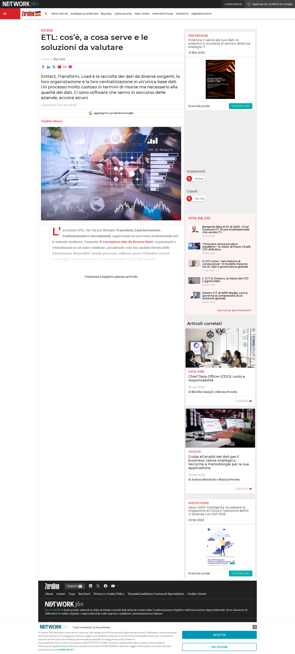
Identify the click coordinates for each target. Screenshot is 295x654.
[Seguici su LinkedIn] (90, 586)
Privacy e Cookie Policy (109, 593)
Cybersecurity (123, 13)
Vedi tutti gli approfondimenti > (234, 310)
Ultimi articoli (59, 13)
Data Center (142, 13)
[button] (10, 13)
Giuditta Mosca (51, 121)
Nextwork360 (53, 610)
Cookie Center (196, 593)
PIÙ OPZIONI (219, 647)
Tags (71, 593)
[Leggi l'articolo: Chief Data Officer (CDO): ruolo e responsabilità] (220, 367)
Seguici (72, 586)
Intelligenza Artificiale (84, 13)
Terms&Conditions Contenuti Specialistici (156, 593)
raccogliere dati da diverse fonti (128, 242)
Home (45, 59)
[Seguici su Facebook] (105, 586)
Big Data (106, 13)
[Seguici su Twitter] (98, 586)
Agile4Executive (201, 13)
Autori (60, 593)
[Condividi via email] (59, 67)
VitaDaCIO (182, 13)
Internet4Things (162, 13)
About (49, 593)
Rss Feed (84, 593)
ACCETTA (219, 635)
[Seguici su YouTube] (113, 586)
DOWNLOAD (241, 106)
